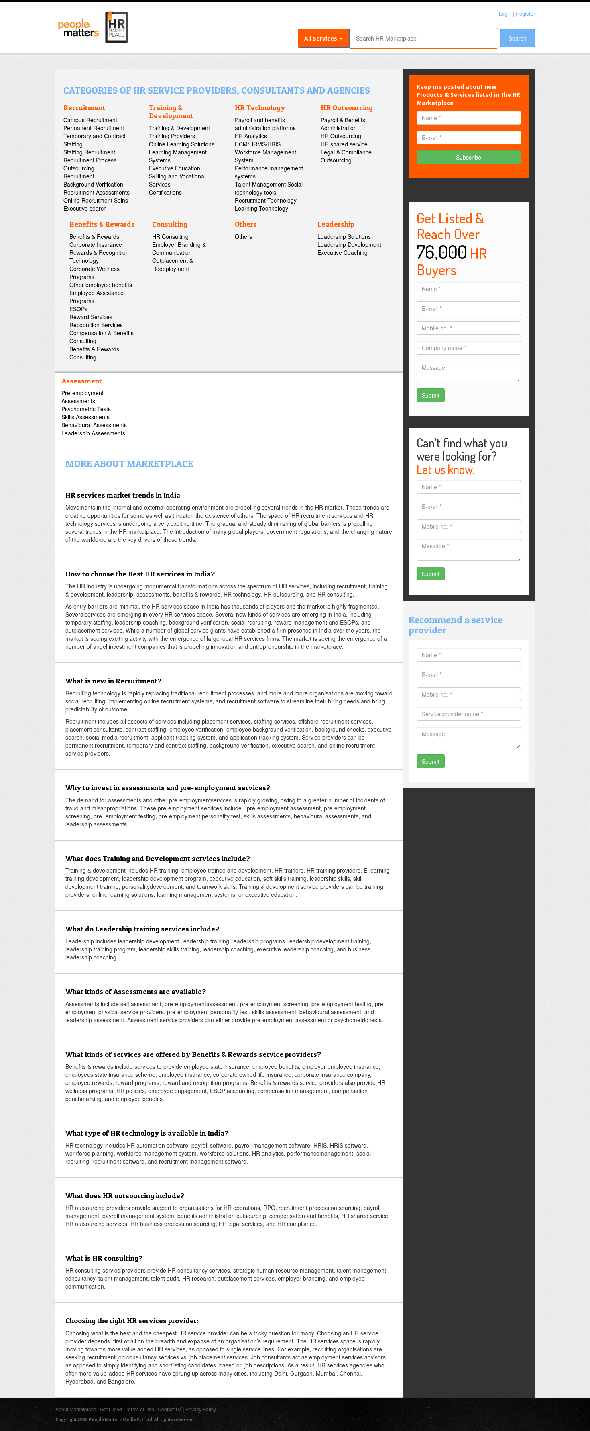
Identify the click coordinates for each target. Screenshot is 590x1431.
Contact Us (170, 1409)
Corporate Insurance (95, 244)
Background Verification (93, 184)
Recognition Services (96, 325)
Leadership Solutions (344, 236)
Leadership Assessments (93, 433)
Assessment (81, 381)
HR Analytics (251, 136)
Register (525, 13)
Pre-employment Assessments (82, 397)
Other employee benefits (100, 285)
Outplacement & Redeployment (172, 264)
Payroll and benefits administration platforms (265, 124)
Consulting (169, 224)
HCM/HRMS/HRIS (258, 144)
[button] (324, 38)
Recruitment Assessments (96, 192)
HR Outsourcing (347, 107)
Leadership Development (349, 244)
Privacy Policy (200, 1409)
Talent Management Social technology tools (269, 188)
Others (246, 224)
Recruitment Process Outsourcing (89, 164)
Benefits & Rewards (102, 224)
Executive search (85, 208)
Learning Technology (261, 208)
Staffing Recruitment (89, 152)
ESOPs (78, 309)
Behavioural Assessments (94, 425)
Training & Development (171, 111)
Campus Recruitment (90, 120)
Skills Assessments (85, 417)
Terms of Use (140, 1409)
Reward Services (90, 317)
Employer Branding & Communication (179, 248)
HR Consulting (170, 236)
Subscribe (468, 157)
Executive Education (174, 168)
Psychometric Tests (86, 409)
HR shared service (344, 144)
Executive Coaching (342, 252)
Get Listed (111, 1409)
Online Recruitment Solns (95, 200)
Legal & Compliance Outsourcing (346, 156)
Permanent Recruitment (93, 128)
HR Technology (260, 107)
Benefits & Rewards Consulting (94, 353)
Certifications (165, 192)
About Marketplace (75, 1409)
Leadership (335, 224)
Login (505, 13)
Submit (430, 395)
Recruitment (84, 107)
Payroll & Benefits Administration (343, 124)
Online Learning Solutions (181, 144)
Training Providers (172, 136)
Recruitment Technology (266, 200)
